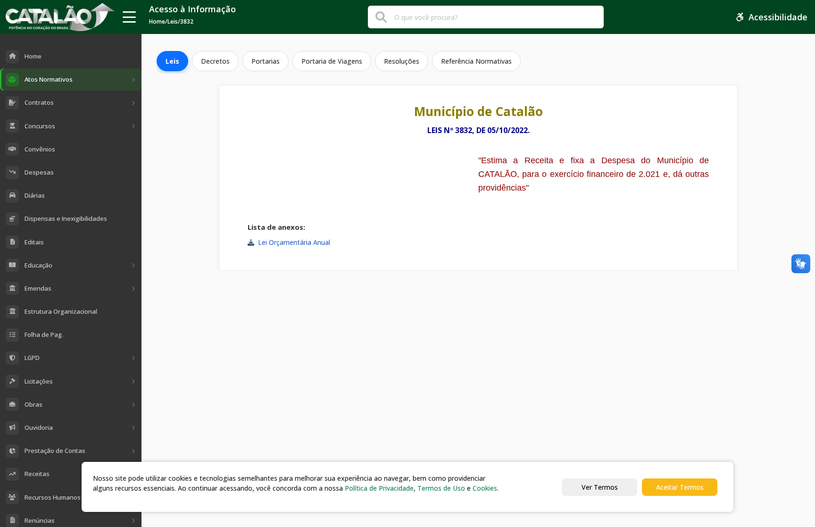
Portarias (265, 61)
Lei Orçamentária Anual (294, 242)
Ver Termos (600, 487)
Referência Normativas (476, 61)
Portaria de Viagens (331, 61)
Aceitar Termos (680, 487)
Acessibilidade (777, 17)
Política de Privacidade (379, 488)
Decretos (215, 61)
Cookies (485, 488)
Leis (172, 61)
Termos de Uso (441, 488)
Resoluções (401, 61)
